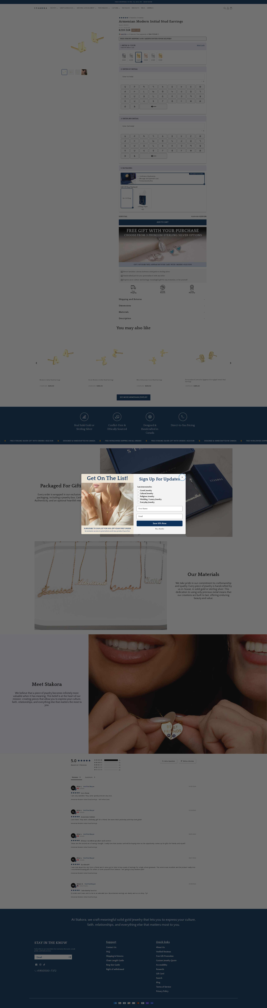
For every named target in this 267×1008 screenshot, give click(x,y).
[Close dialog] (182, 477)
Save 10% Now (159, 523)
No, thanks (159, 529)
